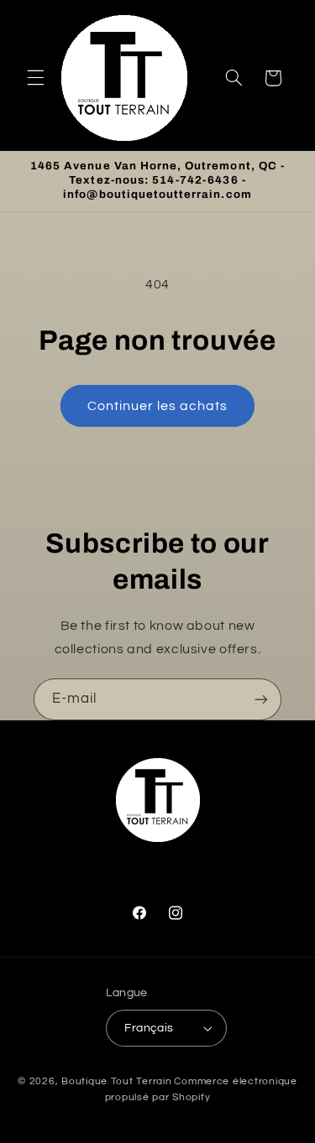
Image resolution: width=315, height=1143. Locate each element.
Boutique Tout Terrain (116, 1081)
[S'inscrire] (261, 699)
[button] (35, 78)
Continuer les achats (157, 406)
